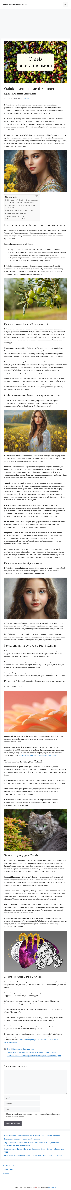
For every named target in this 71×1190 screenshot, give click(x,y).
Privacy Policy (8, 1165)
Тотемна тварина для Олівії (17, 213)
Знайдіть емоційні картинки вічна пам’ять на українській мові (32, 1052)
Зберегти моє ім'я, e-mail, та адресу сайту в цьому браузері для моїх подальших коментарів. (33, 1115)
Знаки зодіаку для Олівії (15, 216)
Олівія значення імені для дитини (20, 208)
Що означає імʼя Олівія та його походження (22, 200)
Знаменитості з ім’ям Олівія (17, 219)
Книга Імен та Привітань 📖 (15, 5)
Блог (9, 1049)
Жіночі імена (16, 1049)
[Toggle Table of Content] (36, 197)
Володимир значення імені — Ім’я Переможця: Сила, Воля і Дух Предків (33, 1155)
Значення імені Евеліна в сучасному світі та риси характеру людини (34, 1056)
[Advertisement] (35, 23)
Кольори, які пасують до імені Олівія (20, 210)
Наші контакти (9, 1169)
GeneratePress (52, 1187)
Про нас (6, 1173)
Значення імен (28, 1049)
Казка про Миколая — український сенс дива (22, 1139)
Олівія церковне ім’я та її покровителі (22, 202)
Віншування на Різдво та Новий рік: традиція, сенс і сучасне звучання (32, 1135)
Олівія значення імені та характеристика (21, 205)
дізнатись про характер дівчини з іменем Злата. (37, 755)
